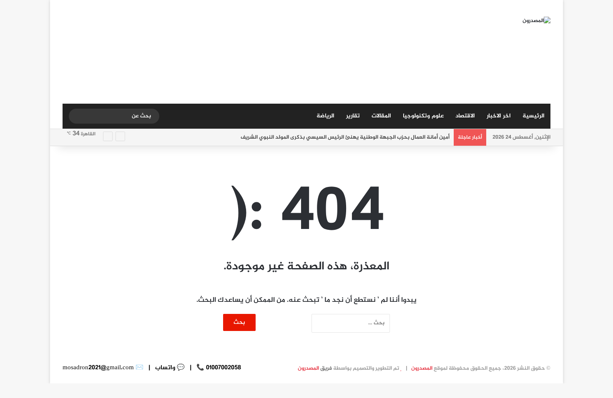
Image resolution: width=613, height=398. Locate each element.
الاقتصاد (465, 116)
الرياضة (325, 116)
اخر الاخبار (499, 116)
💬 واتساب (169, 368)
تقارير (353, 116)
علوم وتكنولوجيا (423, 116)
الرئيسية (534, 116)
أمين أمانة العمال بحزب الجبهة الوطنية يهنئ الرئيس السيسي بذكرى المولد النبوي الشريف (345, 137)
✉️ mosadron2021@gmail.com (103, 368)
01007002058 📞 (218, 368)
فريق (315, 368)
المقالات (381, 116)
